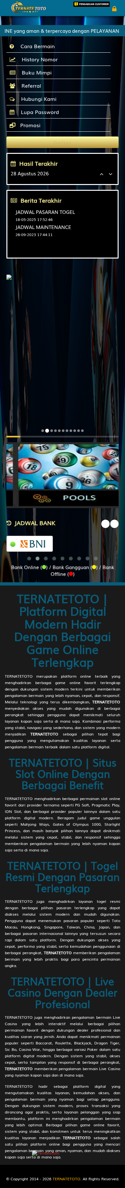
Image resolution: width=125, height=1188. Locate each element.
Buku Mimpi (35, 72)
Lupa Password (38, 112)
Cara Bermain (36, 46)
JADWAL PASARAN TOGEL (45, 211)
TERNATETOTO (19, 676)
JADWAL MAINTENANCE (43, 226)
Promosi (29, 125)
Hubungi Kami (37, 98)
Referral (29, 85)
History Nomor (38, 59)
